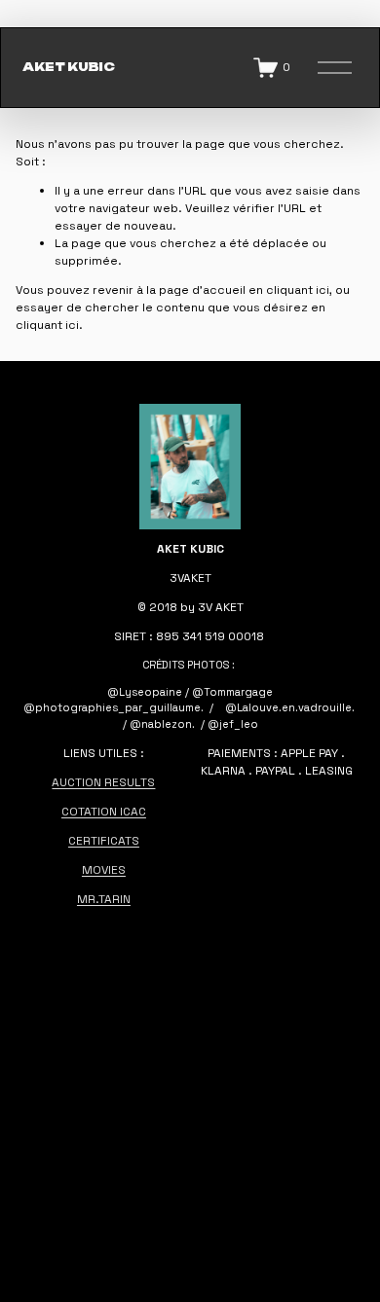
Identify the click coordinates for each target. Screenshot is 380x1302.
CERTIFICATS (103, 841)
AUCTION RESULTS (103, 782)
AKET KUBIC (68, 66)
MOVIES (104, 870)
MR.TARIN (104, 899)
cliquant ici (297, 290)
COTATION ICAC (103, 811)
